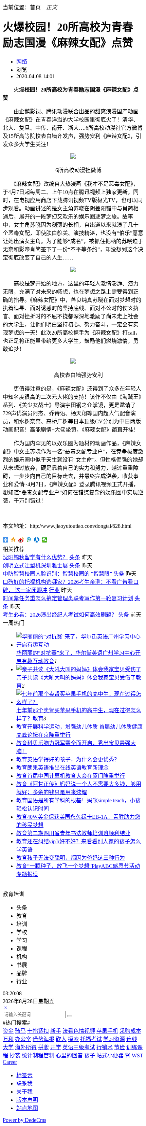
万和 (8, 1039)
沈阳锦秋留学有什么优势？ (35, 557)
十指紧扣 (38, 1031)
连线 (131, 1039)
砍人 (61, 1039)
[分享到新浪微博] (21, 540)
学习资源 (114, 1039)
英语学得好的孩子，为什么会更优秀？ (73, 759)
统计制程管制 (38, 1055)
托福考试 (91, 1039)
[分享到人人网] (37, 540)
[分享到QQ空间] (13, 540)
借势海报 (43, 1039)
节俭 (119, 1047)
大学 (8, 1047)
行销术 (104, 1047)
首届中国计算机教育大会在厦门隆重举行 (76, 776)
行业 (54, 590)
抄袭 (15, 1055)
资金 (8, 1031)
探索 (73, 1039)
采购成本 (130, 1031)
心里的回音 (69, 1055)
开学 (55, 1047)
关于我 (24, 1092)
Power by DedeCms (24, 1120)
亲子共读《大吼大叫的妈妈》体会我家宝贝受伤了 (76, 677)
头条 (74, 557)
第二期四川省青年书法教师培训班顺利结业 (78, 833)
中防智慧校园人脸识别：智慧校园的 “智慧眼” (57, 574)
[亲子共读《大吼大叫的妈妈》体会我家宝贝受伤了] (78, 669)
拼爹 (43, 1047)
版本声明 (27, 1100)
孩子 (89, 1055)
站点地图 (27, 1108)
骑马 (20, 1031)
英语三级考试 (78, 1047)
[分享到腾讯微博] (29, 540)
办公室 (23, 1039)
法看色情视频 (78, 1031)
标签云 (24, 1075)
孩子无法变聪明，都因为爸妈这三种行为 (76, 858)
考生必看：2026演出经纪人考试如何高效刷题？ (60, 615)
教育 (48, 661)
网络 (21, 62)
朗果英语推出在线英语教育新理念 (68, 768)
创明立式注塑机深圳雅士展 (35, 565)
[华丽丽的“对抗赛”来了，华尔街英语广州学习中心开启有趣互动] (79, 645)
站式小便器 (110, 1055)
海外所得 (26, 1047)
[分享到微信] (45, 540)
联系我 (24, 1083)
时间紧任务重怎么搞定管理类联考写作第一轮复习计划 (68, 598)
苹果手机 (107, 1031)
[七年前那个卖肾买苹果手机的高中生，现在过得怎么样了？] (79, 702)
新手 (55, 1031)
